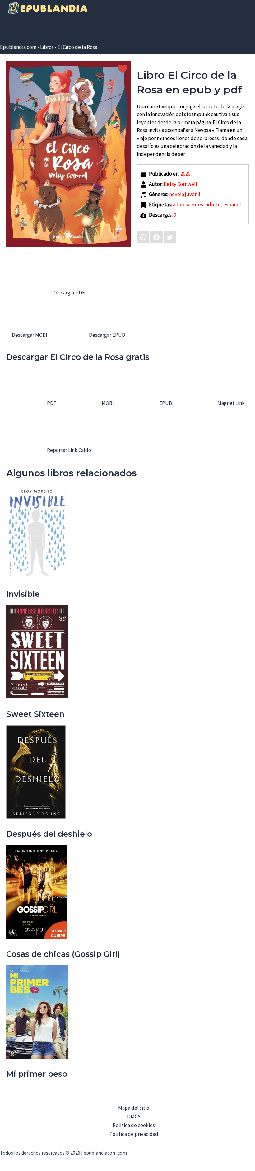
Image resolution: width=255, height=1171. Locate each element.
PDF (51, 403)
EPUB (165, 403)
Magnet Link (230, 403)
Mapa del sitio (133, 1107)
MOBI (107, 403)
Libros (47, 47)
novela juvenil (184, 194)
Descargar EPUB (106, 335)
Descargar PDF (68, 292)
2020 (185, 173)
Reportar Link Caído (68, 450)
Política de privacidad (133, 1134)
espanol (232, 204)
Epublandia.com (18, 47)
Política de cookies (134, 1125)
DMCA (133, 1116)
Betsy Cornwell (180, 184)
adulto (213, 204)
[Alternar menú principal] (21, 27)
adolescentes (188, 204)
